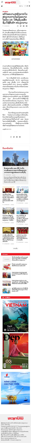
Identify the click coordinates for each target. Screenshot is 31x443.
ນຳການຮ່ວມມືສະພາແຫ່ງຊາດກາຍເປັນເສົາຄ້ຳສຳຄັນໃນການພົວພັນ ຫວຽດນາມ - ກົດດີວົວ (8, 218)
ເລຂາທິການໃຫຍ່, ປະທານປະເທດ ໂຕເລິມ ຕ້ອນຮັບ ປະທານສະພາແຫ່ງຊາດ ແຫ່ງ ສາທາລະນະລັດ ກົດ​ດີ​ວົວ (8, 198)
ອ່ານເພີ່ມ (15, 248)
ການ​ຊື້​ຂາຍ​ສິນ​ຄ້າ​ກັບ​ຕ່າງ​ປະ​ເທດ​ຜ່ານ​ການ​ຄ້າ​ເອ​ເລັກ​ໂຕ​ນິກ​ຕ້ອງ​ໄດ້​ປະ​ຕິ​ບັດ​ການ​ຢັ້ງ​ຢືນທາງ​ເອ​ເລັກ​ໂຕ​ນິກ (8, 238)
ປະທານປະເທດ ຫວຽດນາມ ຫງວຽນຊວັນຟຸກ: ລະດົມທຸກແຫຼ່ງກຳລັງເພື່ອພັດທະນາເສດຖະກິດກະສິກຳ (20, 282)
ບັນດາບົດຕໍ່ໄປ (8, 148)
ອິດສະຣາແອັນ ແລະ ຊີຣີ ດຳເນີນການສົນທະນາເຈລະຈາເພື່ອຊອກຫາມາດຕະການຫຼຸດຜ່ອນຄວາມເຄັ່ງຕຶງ (15, 170)
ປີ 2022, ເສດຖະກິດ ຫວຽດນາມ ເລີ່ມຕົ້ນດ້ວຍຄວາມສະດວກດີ (19, 265)
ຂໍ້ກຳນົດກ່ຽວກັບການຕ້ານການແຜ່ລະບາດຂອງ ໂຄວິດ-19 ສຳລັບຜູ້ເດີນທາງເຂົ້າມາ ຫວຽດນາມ (20, 259)
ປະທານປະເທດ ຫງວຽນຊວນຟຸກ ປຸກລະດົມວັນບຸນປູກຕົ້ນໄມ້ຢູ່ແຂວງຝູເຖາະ (20, 274)
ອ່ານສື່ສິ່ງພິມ (7, 297)
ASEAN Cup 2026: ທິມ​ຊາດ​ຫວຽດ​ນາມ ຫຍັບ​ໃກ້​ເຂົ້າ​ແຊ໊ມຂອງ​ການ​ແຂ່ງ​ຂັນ (22, 237)
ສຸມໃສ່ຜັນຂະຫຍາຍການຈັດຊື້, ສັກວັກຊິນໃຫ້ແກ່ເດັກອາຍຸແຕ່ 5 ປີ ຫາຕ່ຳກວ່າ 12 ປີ (20, 290)
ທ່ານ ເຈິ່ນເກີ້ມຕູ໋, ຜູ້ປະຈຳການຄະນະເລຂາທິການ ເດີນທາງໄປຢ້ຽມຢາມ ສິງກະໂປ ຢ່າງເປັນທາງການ (22, 218)
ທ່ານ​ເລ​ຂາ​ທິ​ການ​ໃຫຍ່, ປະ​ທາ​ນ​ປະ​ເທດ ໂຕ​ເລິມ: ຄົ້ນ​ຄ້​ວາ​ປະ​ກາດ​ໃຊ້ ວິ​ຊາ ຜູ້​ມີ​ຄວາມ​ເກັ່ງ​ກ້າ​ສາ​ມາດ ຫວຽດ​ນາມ (22, 197)
